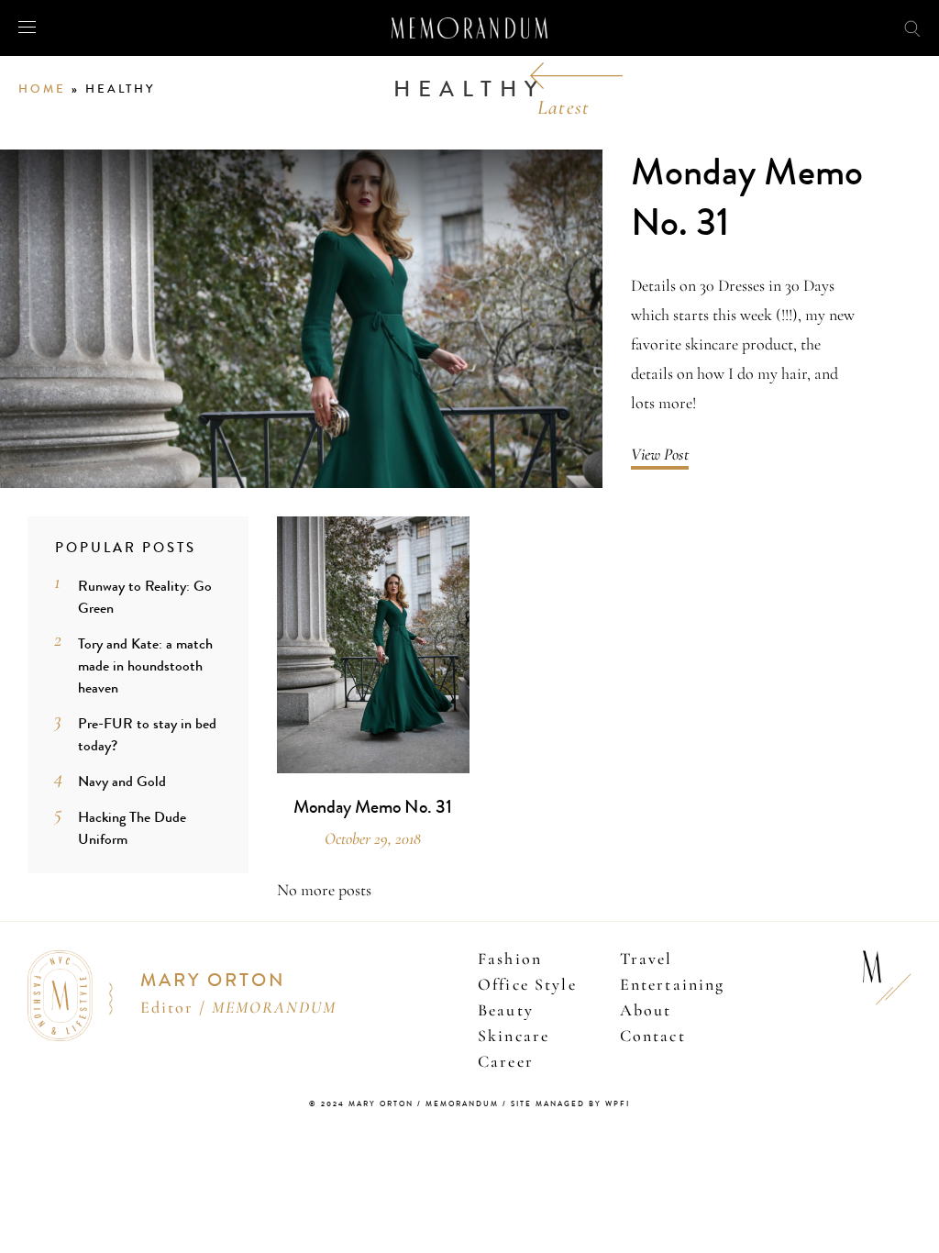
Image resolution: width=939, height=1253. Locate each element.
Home (42, 89)
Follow (828, 27)
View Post (660, 454)
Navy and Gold (122, 781)
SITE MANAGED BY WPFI (570, 1104)
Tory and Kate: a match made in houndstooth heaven (145, 665)
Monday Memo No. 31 (747, 198)
